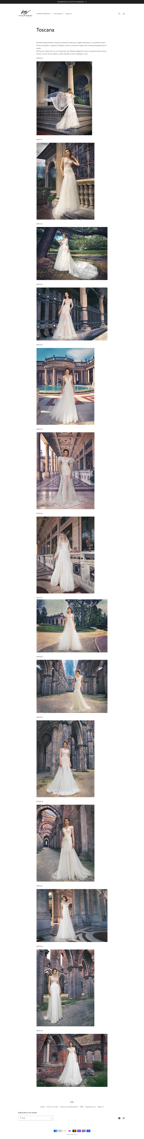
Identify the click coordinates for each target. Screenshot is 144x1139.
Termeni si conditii (52, 1107)
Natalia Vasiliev (74, 1134)
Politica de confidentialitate (69, 1107)
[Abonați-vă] (51, 1118)
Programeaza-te (90, 1107)
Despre (42, 1107)
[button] (44, 14)
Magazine (100, 1107)
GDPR (81, 1107)
